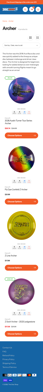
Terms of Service (10, 367)
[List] (37, 37)
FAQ (4, 351)
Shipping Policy (9, 363)
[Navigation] (38, 9)
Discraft (7, 118)
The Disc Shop (13, 384)
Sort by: (7, 45)
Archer (11, 21)
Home (5, 21)
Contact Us (7, 347)
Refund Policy (8, 355)
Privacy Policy (8, 359)
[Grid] (30, 37)
